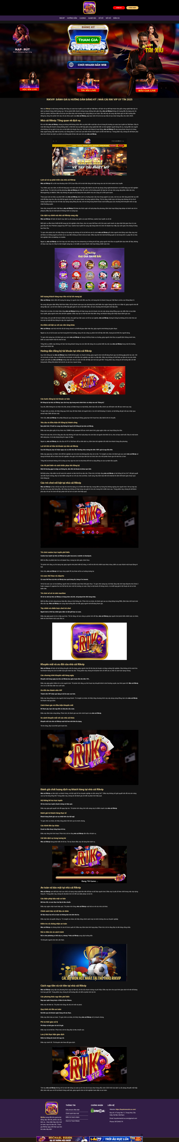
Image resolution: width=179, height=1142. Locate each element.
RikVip (43, 1117)
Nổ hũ (108, 18)
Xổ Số (101, 18)
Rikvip (62, 18)
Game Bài (92, 18)
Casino (83, 18)
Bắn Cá (116, 18)
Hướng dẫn (72, 18)
